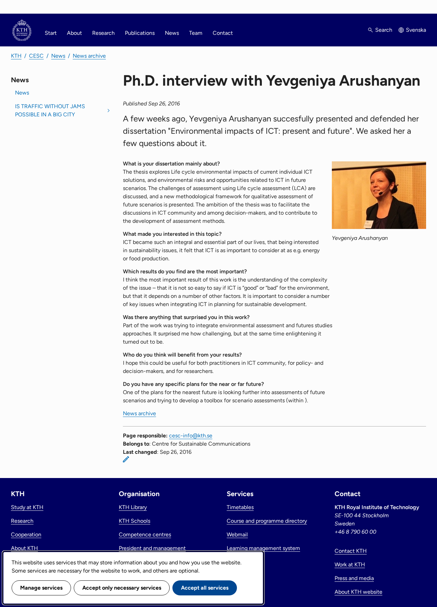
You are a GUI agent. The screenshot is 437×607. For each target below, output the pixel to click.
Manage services (41, 587)
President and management (152, 548)
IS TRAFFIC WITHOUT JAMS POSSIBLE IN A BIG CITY (50, 110)
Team (195, 33)
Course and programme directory (267, 521)
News (172, 33)
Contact (223, 33)
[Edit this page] (126, 459)
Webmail (237, 534)
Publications (140, 33)
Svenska (416, 30)
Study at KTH (27, 507)
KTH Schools (134, 521)
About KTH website (358, 592)
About (74, 33)
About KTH (24, 548)
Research (103, 33)
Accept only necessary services (121, 587)
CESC (36, 56)
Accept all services (204, 587)
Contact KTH (351, 551)
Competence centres (145, 534)
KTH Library (133, 507)
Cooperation (26, 534)
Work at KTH (350, 564)
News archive (89, 56)
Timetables (240, 507)
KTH (16, 56)
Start (51, 33)
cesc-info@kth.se (190, 435)
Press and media (354, 578)
